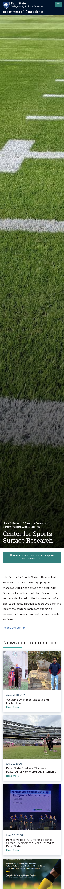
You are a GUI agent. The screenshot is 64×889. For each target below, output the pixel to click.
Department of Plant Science (23, 11)
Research (17, 523)
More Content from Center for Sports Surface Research (33, 557)
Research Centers (34, 523)
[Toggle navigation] (58, 4)
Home (6, 523)
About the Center (14, 628)
